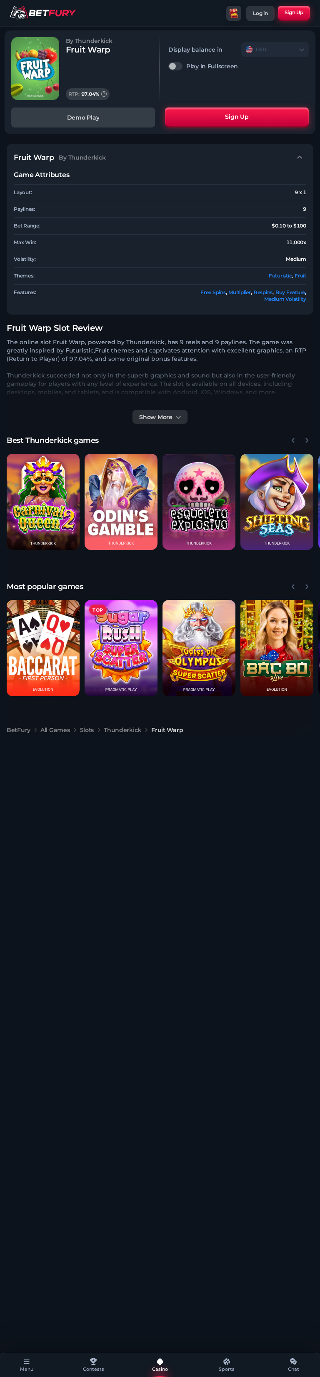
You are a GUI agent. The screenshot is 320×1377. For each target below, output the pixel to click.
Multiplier (239, 292)
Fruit (300, 275)
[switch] (238, 66)
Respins (263, 292)
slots (87, 730)
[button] (43, 502)
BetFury (18, 730)
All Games (55, 730)
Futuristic (280, 275)
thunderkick (122, 730)
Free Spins (213, 292)
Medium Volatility (285, 299)
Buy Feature (290, 292)
